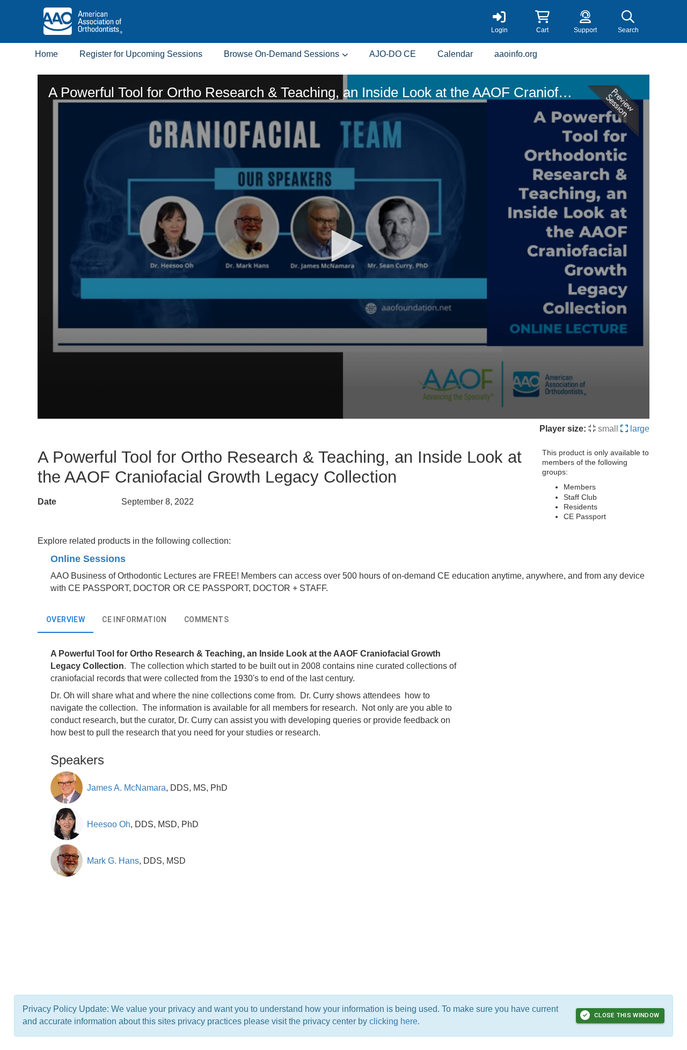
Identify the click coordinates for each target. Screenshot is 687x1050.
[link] (499, 21)
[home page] (140, 21)
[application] (343, 247)
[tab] (65, 620)
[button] (542, 21)
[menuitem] (46, 54)
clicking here (393, 1021)
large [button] (638, 428)
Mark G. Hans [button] (113, 860)
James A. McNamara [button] (126, 787)
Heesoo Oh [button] (108, 824)
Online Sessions (88, 558)
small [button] (607, 428)
